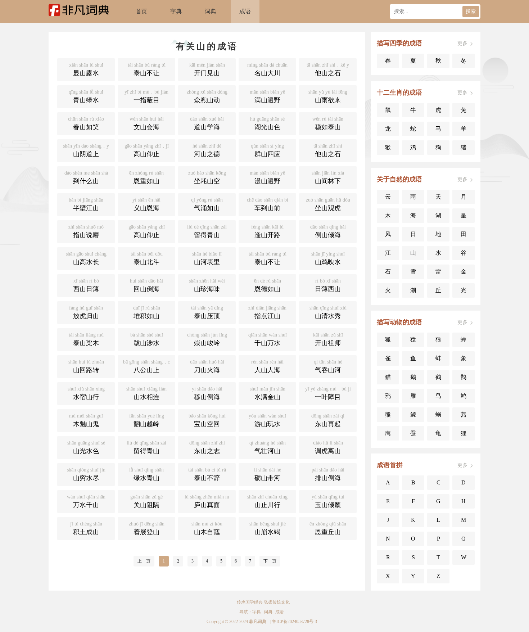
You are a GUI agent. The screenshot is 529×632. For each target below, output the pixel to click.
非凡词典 (257, 621)
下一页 (269, 561)
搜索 (471, 11)
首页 (141, 11)
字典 (176, 11)
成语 (245, 11)
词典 (210, 11)
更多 (462, 43)
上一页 (143, 561)
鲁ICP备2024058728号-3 (294, 621)
